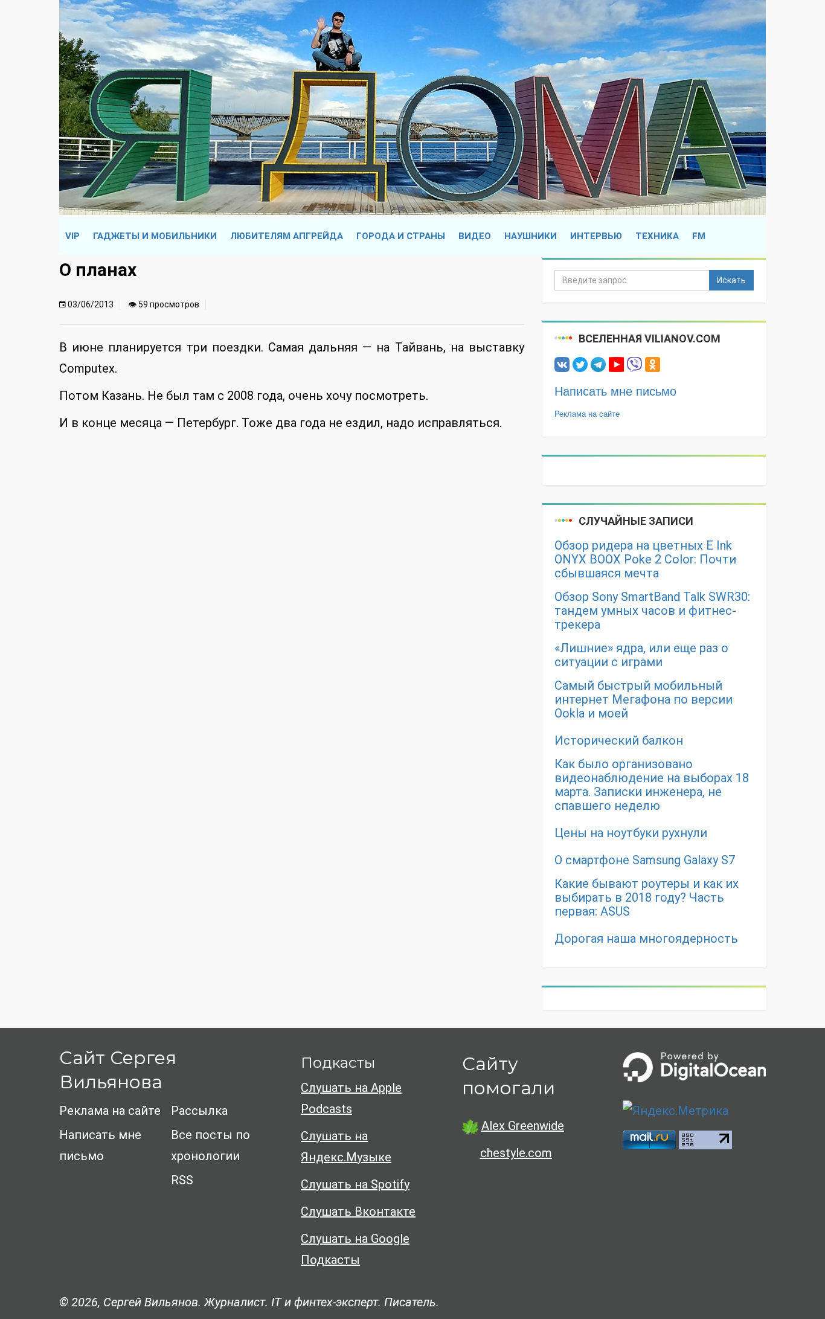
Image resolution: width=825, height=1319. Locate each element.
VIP (72, 236)
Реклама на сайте (587, 414)
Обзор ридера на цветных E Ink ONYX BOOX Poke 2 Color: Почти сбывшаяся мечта (645, 559)
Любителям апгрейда (286, 236)
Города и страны (400, 236)
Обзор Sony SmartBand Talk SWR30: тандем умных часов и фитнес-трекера (652, 611)
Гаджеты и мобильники (155, 236)
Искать (731, 280)
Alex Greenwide (522, 1125)
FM (698, 236)
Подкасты (338, 1062)
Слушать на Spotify (355, 1184)
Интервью (596, 236)
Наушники (530, 236)
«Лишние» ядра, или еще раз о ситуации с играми (641, 655)
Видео (474, 236)
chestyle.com (516, 1153)
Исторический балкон (618, 741)
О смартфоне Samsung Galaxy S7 (644, 860)
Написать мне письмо (615, 391)
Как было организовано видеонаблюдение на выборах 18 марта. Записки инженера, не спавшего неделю (651, 785)
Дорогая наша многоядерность (646, 939)
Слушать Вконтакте (358, 1211)
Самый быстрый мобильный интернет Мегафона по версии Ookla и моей (643, 699)
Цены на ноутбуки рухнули (630, 833)
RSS (182, 1180)
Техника (657, 236)
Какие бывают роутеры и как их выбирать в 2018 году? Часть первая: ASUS (646, 898)
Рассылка (199, 1110)
